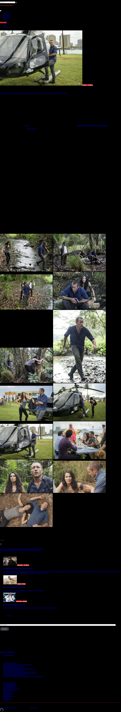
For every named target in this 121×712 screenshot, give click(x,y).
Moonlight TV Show (8, 696)
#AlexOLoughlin (82, 125)
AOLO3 (21, 608)
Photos (24, 584)
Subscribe (4, 629)
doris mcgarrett (81, 571)
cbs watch (35, 590)
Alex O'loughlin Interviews (10, 684)
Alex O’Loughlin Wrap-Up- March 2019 (14, 670)
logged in (9, 615)
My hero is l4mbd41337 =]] (10, 663)
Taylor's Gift (6, 697)
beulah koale (49, 571)
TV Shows (90, 85)
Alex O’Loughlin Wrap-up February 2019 (14, 675)
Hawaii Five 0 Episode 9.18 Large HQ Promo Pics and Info (18, 673)
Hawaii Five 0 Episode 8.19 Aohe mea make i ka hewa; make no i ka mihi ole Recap (22, 548)
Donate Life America (8, 693)
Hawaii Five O (7, 694)
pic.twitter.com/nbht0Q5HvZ (98, 125)
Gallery (5, 18)
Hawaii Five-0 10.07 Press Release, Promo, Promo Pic (18, 568)
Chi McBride (56, 571)
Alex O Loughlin (40, 571)
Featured (84, 85)
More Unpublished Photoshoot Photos (14, 587)
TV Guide (6, 700)
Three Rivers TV (7, 699)
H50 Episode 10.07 (94, 571)
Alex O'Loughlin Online (6, 5)
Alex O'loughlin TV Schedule (11, 688)
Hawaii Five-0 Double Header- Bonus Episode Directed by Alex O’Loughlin (23, 676)
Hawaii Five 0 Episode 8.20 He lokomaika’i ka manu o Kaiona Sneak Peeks (20, 550)
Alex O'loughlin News (9, 687)
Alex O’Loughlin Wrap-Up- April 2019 (14, 604)
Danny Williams (72, 571)
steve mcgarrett (63, 93)
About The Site (7, 14)
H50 (87, 571)
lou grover (17, 573)
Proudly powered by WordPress (8, 707)
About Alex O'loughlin (9, 682)
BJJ (43, 608)
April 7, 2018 (31, 128)
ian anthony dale (112, 571)
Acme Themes (33, 707)
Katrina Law (10, 573)
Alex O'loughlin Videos (9, 690)
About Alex (6, 15)
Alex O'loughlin (22, 93)
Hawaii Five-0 (40, 93)
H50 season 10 (103, 571)
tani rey (45, 573)
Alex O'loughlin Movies (9, 685)
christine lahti (64, 571)
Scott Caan (31, 573)
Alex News (20, 565)
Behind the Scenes (37, 608)
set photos (55, 608)
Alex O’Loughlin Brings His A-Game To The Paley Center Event (20, 672)
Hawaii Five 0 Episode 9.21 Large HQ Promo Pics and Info (18, 669)
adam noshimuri (31, 571)
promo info (56, 93)
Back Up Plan (7, 691)
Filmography (6, 16)
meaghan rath (23, 573)
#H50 (27, 125)
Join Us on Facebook (7, 652)
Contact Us (6, 19)
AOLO (16, 93)
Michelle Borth (48, 93)
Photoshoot (41, 590)
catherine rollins (31, 93)
